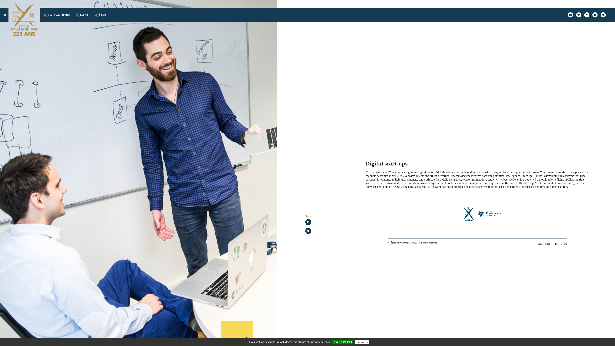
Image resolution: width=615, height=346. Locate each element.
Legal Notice (544, 244)
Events (84, 14)
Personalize (362, 342)
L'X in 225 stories (59, 14)
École (102, 14)
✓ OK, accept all (342, 342)
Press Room (561, 244)
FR (4, 14)
